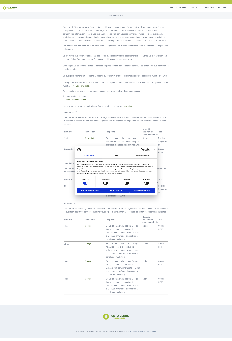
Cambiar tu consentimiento (74, 99)
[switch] (105, 183)
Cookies (153, 331)
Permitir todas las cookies (142, 190)
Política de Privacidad (79, 86)
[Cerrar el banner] (154, 149)
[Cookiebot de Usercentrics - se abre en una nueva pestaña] (142, 149)
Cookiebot (127, 106)
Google (88, 226)
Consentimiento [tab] (89, 155)
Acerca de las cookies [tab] (143, 155)
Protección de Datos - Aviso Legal (138, 331)
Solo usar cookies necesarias (90, 190)
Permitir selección (116, 190)
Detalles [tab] (116, 155)
